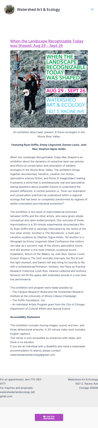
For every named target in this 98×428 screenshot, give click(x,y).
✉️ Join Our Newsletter (49, 417)
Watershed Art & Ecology (38, 9)
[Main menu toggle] (92, 9)
